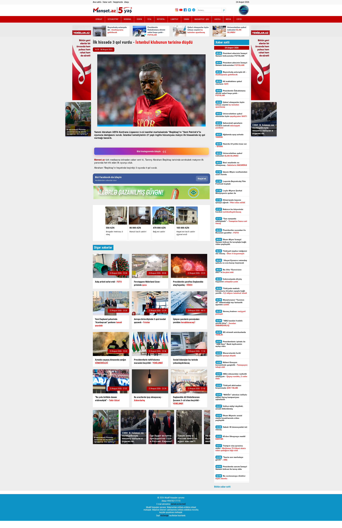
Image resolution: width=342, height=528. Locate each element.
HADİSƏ (217, 19)
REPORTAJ (161, 19)
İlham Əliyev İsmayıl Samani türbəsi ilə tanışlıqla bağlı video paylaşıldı (230, 241)
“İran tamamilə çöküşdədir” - (231, 220)
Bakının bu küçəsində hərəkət (229, 210)
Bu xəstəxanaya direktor (230, 477)
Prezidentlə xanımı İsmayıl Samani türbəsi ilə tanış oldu (231, 467)
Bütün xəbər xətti (222, 486)
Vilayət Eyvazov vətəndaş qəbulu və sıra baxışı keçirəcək (231, 261)
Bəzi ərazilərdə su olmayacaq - (231, 163)
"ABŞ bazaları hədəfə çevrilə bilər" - (229, 322)
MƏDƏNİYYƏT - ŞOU (202, 19)
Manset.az (99, 159)
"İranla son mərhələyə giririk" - (229, 458)
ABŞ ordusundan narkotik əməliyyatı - (231, 376)
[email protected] (178, 504)
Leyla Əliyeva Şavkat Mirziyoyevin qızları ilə (228, 191)
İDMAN (186, 19)
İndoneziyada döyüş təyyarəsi (228, 280)
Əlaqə (126, 2)
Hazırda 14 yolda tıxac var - (231, 145)
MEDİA (228, 19)
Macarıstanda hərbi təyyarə (228, 354)
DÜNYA (139, 19)
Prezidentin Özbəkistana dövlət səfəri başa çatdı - (230, 92)
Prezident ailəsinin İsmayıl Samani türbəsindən (231, 63)
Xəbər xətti (107, 2)
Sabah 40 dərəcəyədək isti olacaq (231, 428)
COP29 (239, 19)
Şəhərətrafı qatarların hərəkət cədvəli (228, 125)
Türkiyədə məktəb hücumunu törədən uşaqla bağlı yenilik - (231, 290)
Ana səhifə (97, 2)
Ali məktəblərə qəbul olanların (228, 82)
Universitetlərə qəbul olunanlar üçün (231, 114)
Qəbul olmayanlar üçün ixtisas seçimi (230, 104)
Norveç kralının (230, 312)
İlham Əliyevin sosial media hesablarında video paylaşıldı (228, 417)
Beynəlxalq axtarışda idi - (230, 73)
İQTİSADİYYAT (113, 19)
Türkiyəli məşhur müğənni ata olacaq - (231, 252)
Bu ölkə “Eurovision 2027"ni (228, 270)
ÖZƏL (149, 19)
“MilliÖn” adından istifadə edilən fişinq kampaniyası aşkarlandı (231, 396)
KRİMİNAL (127, 19)
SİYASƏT (99, 19)
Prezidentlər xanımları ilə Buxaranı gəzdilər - (230, 231)
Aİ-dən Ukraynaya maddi (230, 437)
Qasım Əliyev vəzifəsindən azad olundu (231, 173)
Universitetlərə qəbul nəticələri (228, 154)
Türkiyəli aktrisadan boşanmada (228, 386)
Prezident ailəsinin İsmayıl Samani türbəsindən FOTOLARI (231, 54)
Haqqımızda (118, 2)
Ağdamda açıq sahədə (229, 135)
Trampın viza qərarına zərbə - (230, 448)
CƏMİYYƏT (174, 19)
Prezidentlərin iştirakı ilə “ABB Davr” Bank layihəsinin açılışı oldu (230, 343)
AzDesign (164, 515)
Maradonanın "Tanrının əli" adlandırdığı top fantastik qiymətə (229, 302)
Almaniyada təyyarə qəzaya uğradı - (230, 201)
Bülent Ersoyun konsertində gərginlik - (231, 364)
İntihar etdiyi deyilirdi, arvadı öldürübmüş (229, 407)
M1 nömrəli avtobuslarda (230, 333)
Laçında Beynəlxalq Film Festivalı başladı (230, 182)
